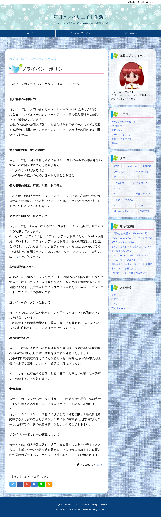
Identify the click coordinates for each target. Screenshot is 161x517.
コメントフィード (120, 303)
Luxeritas (146, 165)
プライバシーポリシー (31, 43)
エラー (143, 177)
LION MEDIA (130, 165)
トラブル (118, 188)
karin (99, 464)
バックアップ (139, 188)
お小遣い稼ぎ (118, 125)
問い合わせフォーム (123, 210)
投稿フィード (118, 299)
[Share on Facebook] (20, 484)
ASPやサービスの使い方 (123, 121)
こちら (16, 256)
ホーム (12, 43)
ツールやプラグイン (121, 134)
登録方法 (144, 210)
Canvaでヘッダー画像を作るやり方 (129, 272)
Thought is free (98, 509)
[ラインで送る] (41, 484)
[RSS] (49, 484)
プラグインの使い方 (123, 199)
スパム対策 (119, 182)
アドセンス (116, 130)
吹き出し (142, 205)
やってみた (119, 171)
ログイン (115, 294)
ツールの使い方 (140, 182)
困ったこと (116, 143)
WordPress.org (119, 307)
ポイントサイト (121, 205)
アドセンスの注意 (140, 171)
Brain (116, 165)
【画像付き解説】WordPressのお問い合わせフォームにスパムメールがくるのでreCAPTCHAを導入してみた (132, 238)
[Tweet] (12, 484)
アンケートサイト (122, 177)
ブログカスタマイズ (121, 138)
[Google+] (27, 484)
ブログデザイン (143, 193)
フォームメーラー (122, 193)
